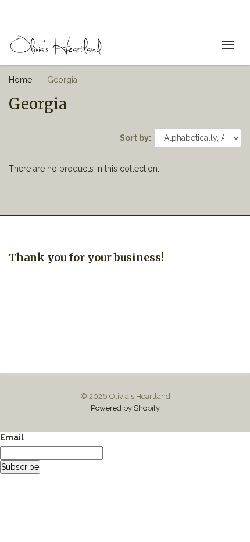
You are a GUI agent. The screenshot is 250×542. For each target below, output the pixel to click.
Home (20, 79)
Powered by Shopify (125, 408)
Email (12, 437)
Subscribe (20, 467)
